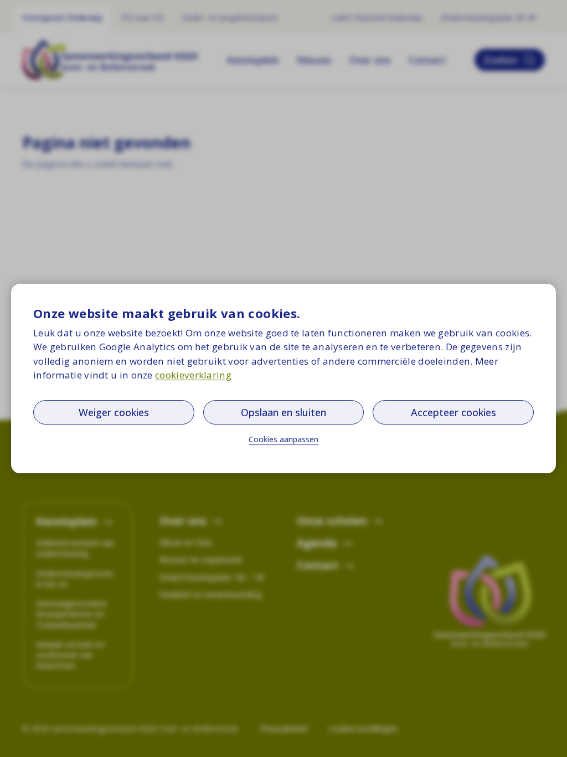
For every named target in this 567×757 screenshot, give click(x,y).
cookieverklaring (193, 375)
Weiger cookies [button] (114, 412)
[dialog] (283, 378)
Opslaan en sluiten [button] (283, 412)
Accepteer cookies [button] (453, 412)
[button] (283, 439)
